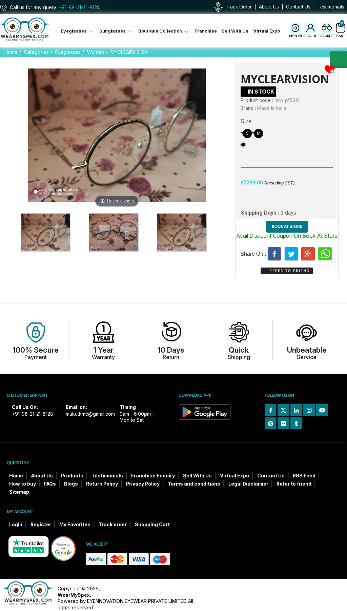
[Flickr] (283, 423)
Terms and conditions (194, 484)
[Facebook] (274, 254)
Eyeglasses (68, 52)
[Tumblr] (296, 423)
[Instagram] (309, 410)
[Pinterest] (270, 423)
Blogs (71, 484)
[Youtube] (322, 410)
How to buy (22, 484)
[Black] (243, 144)
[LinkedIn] (296, 410)
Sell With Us (235, 31)
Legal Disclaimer (248, 484)
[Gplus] (308, 254)
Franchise (206, 31)
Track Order (239, 6)
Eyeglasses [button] (74, 31)
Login (15, 524)
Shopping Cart (152, 524)
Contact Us (298, 6)
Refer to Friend (289, 271)
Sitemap (19, 492)
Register (40, 524)
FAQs (50, 484)
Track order (113, 524)
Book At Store (287, 226)
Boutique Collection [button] (160, 31)
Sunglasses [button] (113, 31)
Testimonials (331, 6)
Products (72, 475)
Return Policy (102, 484)
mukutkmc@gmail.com (90, 414)
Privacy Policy (143, 484)
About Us (269, 6)
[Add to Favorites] (330, 68)
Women (95, 52)
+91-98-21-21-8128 (79, 7)
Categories (36, 52)
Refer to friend (294, 484)
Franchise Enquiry (153, 475)
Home (11, 52)
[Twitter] (291, 254)
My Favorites (74, 524)
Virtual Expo (266, 31)
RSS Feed (304, 475)
